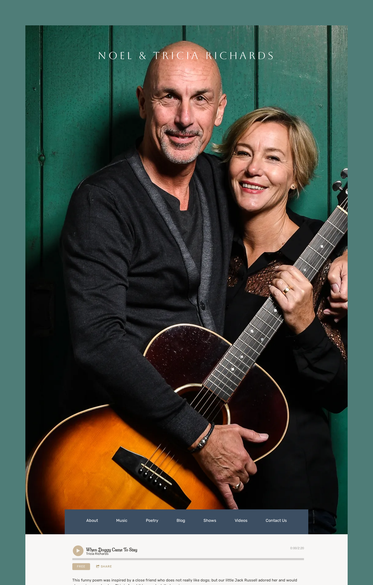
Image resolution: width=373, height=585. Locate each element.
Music (121, 520)
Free (81, 566)
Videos (241, 520)
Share (106, 566)
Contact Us (276, 520)
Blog (181, 520)
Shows (210, 520)
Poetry (152, 520)
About (92, 520)
